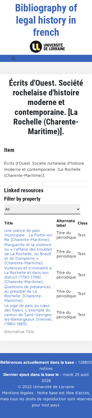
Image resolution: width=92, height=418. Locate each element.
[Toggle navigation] (13, 58)
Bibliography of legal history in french (46, 20)
